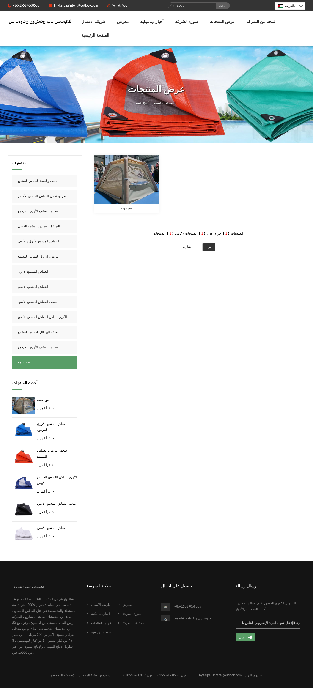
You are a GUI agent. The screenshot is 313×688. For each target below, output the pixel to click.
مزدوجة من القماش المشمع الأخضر (42, 196)
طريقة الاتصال (93, 22)
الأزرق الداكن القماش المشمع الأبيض (42, 317)
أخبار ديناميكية (152, 22)
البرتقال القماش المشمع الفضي (39, 226)
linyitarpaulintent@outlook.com (76, 5)
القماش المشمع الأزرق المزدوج (39, 211)
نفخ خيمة (141, 102)
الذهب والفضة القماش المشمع (38, 181)
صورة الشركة (186, 22)
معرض (123, 22)
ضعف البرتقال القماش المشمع (38, 332)
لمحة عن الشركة (261, 22)
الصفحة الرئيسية (95, 35)
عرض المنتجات (222, 22)
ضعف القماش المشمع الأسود (37, 302)
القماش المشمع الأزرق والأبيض (38, 241)
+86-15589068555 (26, 5)
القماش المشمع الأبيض (33, 286)
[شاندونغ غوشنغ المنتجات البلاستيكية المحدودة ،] (40, 21)
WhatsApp (119, 5)
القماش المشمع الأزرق (33, 271)
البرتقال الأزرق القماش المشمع (38, 256)
